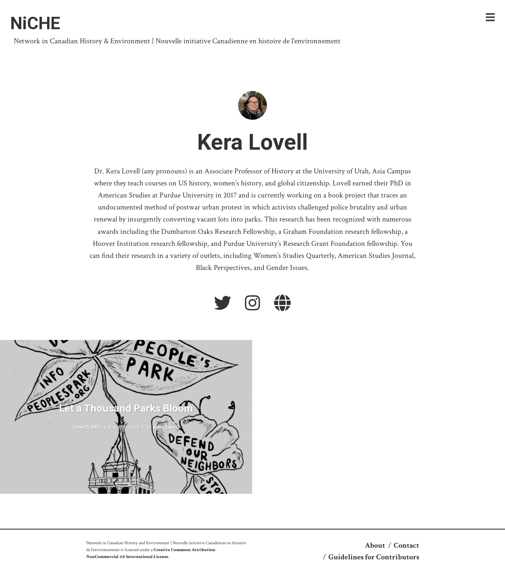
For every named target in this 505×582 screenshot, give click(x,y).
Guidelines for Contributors (373, 557)
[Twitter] (222, 304)
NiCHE (35, 23)
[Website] (282, 304)
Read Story (126, 417)
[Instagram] (252, 304)
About (375, 545)
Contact (406, 545)
